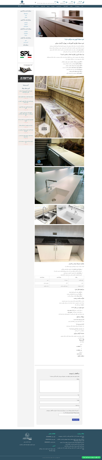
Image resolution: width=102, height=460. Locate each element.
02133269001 (48, 436)
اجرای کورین (58, 6)
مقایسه (71, 6)
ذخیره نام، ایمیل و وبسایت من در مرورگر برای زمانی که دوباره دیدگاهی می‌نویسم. (62, 410)
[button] (91, 457)
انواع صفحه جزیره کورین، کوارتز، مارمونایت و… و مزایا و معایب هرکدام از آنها (26, 114)
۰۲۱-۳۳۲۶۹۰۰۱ (79, 346)
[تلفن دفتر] (83, 2)
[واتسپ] (66, 2)
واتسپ (64, 1)
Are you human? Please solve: (72, 412)
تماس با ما (32, 6)
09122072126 (48, 439)
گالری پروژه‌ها (81, 339)
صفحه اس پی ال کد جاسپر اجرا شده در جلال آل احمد (74, 444)
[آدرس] (57, 2)
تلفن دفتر (80, 1)
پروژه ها (53, 6)
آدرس (55, 1)
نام (78, 394)
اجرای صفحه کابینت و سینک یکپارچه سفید (25, 96)
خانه (82, 6)
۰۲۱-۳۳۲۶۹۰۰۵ (79, 350)
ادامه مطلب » (26, 93)
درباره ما (37, 6)
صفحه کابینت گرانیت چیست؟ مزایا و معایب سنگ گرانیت (74, 446)
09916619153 (47, 442)
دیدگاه (77, 379)
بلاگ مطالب (43, 6)
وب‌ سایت (77, 405)
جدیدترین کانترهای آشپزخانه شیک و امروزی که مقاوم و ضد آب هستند (72, 442)
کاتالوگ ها (66, 6)
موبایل (72, 1)
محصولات (77, 6)
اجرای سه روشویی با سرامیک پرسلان (25, 125)
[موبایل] (74, 2)
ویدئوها (48, 6)
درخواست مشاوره (81, 355)
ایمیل (78, 400)
